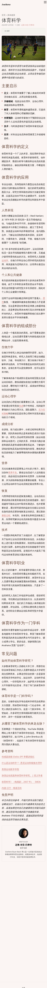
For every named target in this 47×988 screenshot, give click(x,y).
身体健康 (11, 15)
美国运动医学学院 (10, 769)
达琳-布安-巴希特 (27, 25)
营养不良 (12, 472)
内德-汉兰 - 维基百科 (12, 788)
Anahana (6, 4)
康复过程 (6, 515)
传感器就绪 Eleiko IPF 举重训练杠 (18, 756)
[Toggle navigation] (45, 4)
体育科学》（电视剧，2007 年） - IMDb (21, 781)
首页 (4, 15)
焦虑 (21, 405)
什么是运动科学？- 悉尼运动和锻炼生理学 (22, 762)
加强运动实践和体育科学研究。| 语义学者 (22, 775)
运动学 (5, 260)
